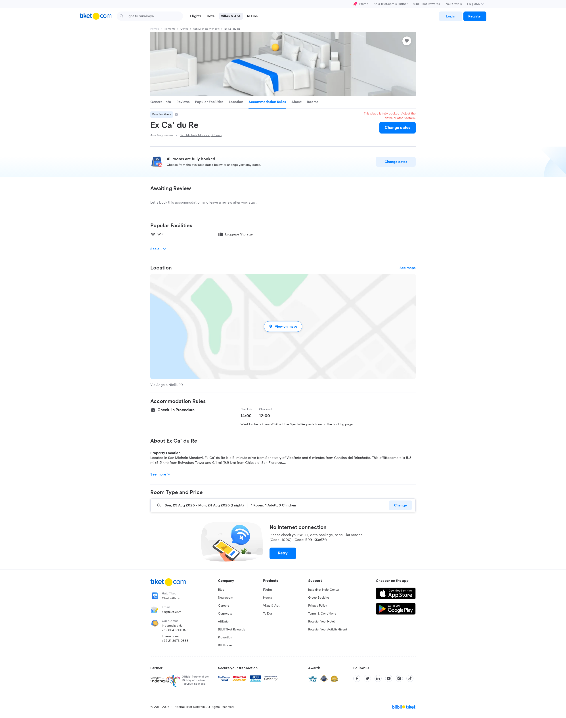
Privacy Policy (317, 606)
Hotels (267, 598)
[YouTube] (388, 678)
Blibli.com (225, 645)
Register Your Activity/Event (327, 630)
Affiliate (223, 622)
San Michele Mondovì (206, 29)
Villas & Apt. (271, 606)
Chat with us (171, 598)
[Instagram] (399, 678)
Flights (268, 590)
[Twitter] (367, 678)
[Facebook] (356, 678)
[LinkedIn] (378, 678)
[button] (283, 326)
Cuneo (184, 29)
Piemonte (170, 29)
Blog (221, 590)
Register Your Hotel (321, 622)
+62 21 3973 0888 (175, 641)
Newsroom (225, 598)
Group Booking (318, 598)
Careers (223, 606)
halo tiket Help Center (323, 590)
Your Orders (453, 4)
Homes (154, 29)
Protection (225, 638)
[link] (450, 16)
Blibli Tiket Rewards (426, 4)
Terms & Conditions (322, 614)
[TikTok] (409, 678)
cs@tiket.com (172, 612)
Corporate (225, 614)
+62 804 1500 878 (175, 630)
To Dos (268, 614)
